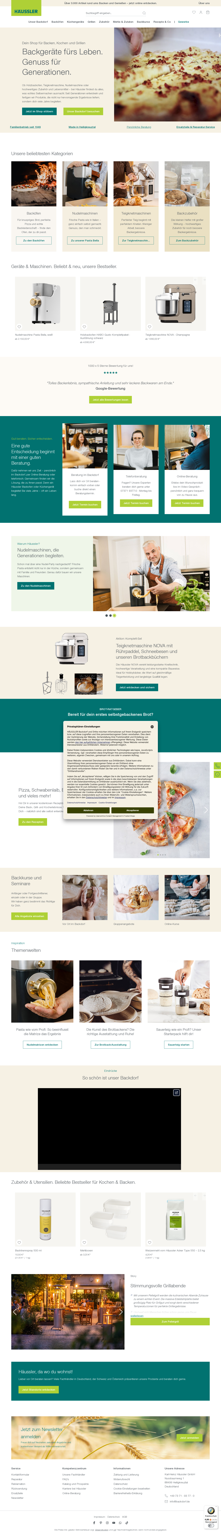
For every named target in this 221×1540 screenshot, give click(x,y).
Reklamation (18, 1484)
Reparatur (16, 1479)
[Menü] (216, 1507)
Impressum (99, 1516)
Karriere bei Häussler (74, 1488)
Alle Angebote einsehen (29, 916)
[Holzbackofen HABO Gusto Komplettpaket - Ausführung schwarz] (110, 304)
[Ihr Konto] (200, 12)
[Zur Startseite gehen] (26, 8)
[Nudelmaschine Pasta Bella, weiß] (45, 304)
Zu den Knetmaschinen (35, 586)
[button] (206, 810)
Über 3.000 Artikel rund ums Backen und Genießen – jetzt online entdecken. (110, 3)
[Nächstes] (204, 280)
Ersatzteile (17, 1493)
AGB (124, 1516)
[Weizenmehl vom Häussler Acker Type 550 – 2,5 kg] (175, 1219)
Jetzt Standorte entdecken (38, 1389)
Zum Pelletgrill (170, 1321)
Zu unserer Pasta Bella (85, 240)
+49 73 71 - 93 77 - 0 (182, 1496)
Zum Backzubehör (187, 240)
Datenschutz (121, 1484)
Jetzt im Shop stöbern (39, 111)
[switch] (211, 1525)
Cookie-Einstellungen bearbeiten (132, 1488)
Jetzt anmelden (189, 1438)
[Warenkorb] (207, 12)
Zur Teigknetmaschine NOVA (138, 240)
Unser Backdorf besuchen (83, 111)
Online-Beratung (71, 1493)
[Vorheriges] (195, 280)
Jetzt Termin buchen (85, 504)
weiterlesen (136, 1316)
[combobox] (113, 13)
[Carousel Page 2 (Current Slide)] (110, 615)
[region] (110, 313)
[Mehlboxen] (110, 1219)
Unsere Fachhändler (73, 1474)
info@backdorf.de (180, 1501)
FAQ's (65, 1479)
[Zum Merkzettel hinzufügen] (19, 327)
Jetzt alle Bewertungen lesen (110, 405)
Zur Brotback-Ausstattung (110, 1045)
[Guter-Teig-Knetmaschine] (151, 573)
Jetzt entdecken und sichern (137, 687)
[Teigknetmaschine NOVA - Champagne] (175, 304)
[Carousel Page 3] (114, 615)
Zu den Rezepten (32, 822)
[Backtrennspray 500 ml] (45, 1219)
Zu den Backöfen (34, 240)
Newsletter (17, 1498)
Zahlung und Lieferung (126, 1474)
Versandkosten (101, 1529)
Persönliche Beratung (139, 127)
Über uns (204, 3)
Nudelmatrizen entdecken (42, 1045)
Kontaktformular (20, 1474)
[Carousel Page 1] (106, 615)
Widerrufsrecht (122, 1479)
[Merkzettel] (193, 12)
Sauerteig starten (178, 1045)
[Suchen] (143, 13)
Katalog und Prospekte (75, 1484)
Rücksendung (19, 1488)
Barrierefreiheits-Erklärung (128, 1493)
